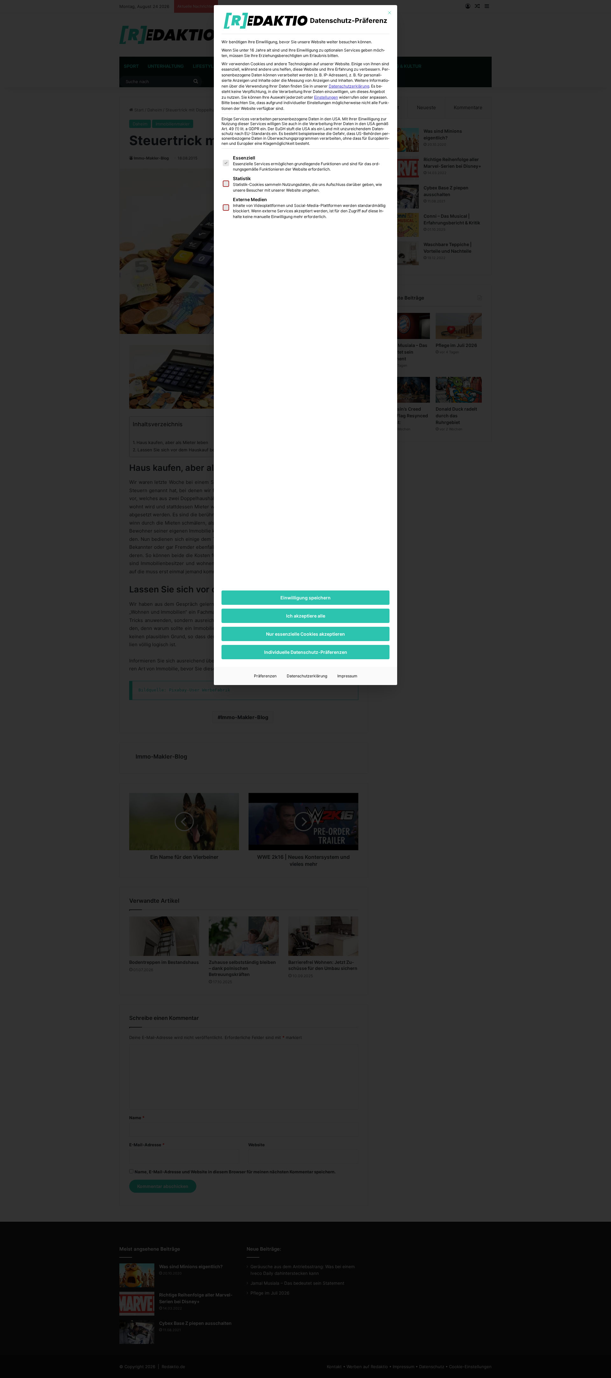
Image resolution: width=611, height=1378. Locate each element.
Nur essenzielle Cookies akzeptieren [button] (305, 634)
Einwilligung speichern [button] (305, 597)
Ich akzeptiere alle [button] (305, 615)
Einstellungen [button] (326, 97)
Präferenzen (265, 676)
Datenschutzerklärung (349, 86)
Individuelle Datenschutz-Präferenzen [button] (305, 652)
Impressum (347, 676)
